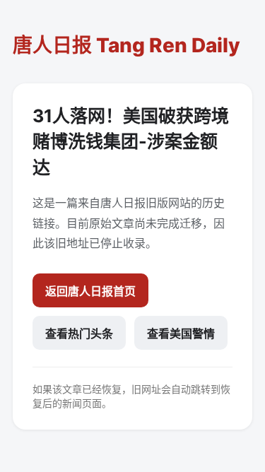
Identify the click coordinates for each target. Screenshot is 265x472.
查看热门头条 (79, 333)
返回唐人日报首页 (90, 291)
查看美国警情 (181, 333)
